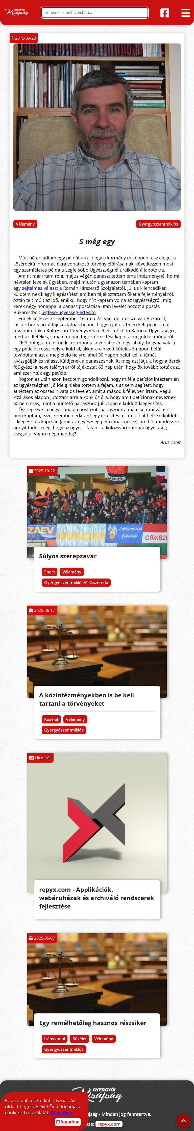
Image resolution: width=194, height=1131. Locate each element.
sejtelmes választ (40, 288)
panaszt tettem (109, 276)
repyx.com (109, 1124)
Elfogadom (68, 1121)
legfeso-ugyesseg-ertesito (68, 312)
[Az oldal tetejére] (183, 1121)
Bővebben (61, 1113)
